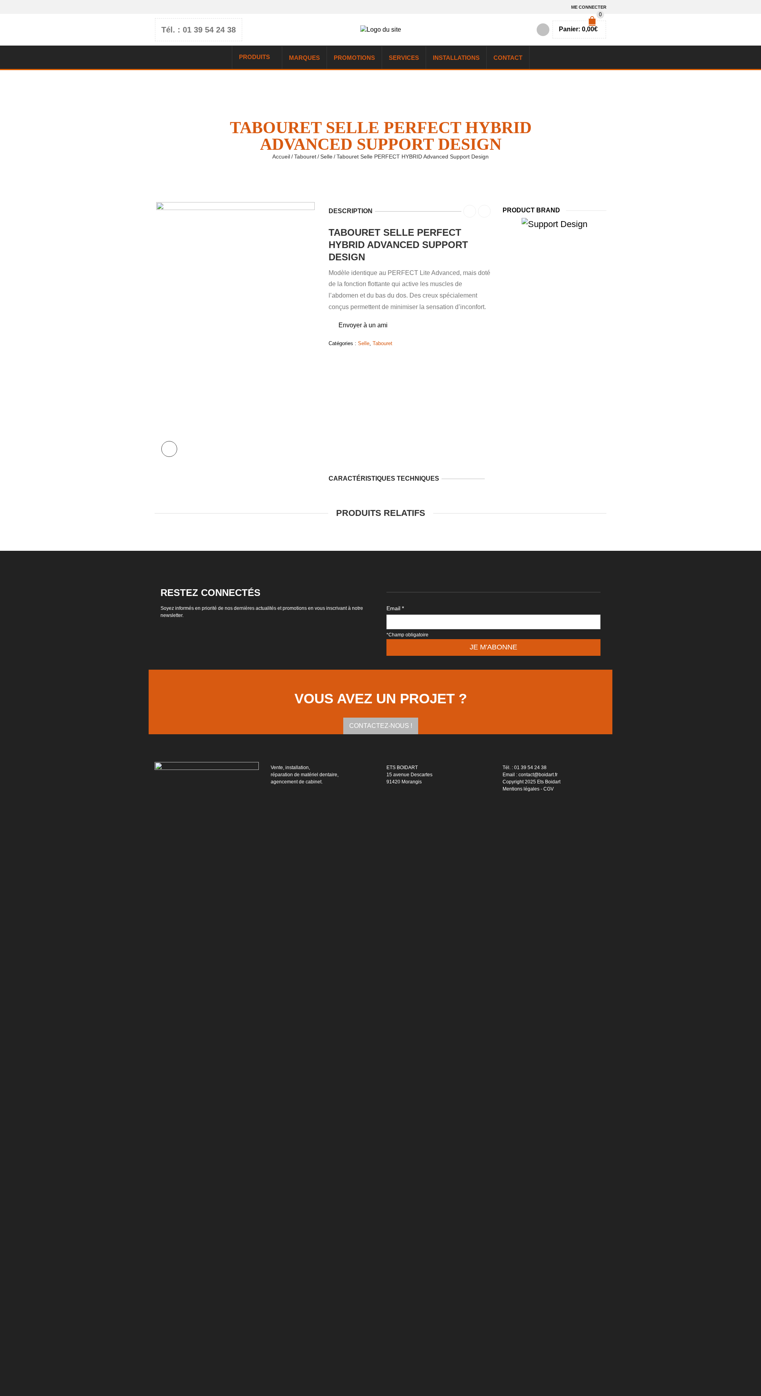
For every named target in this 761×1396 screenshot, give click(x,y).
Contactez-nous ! (380, 725)
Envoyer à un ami (363, 325)
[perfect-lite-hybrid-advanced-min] (235, 332)
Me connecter (588, 7)
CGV (548, 789)
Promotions (354, 57)
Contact (507, 57)
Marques (304, 57)
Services (404, 57)
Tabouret (305, 156)
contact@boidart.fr (538, 774)
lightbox (169, 449)
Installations (456, 57)
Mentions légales (521, 789)
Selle (326, 156)
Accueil (281, 156)
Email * (395, 608)
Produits (254, 56)
